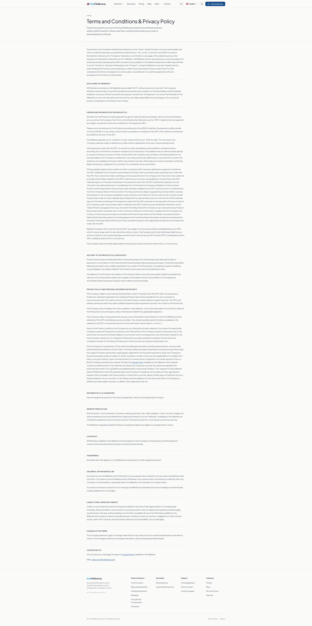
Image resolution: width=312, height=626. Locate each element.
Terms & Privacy (212, 591)
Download (131, 4)
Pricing (141, 4)
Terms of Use (212, 619)
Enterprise (135, 606)
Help (156, 4)
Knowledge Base (188, 583)
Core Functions (137, 583)
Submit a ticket (187, 587)
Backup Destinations (139, 587)
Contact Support (187, 591)
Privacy (222, 619)
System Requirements (165, 587)
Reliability (135, 595)
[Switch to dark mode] (202, 4)
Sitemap (209, 595)
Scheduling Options (139, 591)
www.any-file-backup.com (103, 559)
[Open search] (181, 4)
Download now (162, 583)
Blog (149, 4)
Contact (167, 4)
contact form (137, 362)
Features (118, 4)
